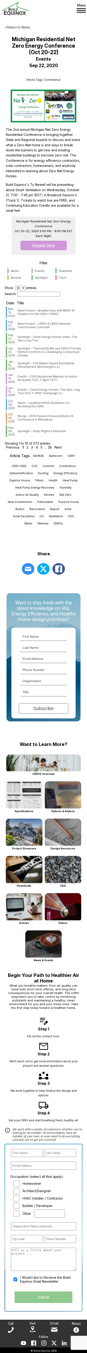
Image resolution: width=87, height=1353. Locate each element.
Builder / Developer (38, 1206)
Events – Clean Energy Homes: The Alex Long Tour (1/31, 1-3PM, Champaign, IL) (49, 391)
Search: (10, 294)
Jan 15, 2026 (11, 365)
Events (40, 271)
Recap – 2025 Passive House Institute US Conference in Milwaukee (46, 417)
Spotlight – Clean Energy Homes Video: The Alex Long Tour (47, 338)
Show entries (21, 288)
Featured (65, 271)
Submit (43, 1297)
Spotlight (41, 277)
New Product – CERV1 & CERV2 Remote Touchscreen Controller (44, 325)
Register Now (43, 245)
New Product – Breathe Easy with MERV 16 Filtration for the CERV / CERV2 (46, 312)
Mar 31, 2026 (11, 312)
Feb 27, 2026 (11, 325)
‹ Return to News (17, 27)
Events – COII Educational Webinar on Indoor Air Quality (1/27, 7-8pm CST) (47, 378)
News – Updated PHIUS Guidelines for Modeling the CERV (44, 404)
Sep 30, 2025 (11, 431)
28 (50, 447)
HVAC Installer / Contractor (43, 1198)
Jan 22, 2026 (11, 352)
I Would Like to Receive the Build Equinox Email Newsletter (45, 1279)
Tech (62, 277)
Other (27, 1214)
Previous (12, 447)
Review (16, 277)
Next (58, 447)
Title (20, 303)
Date (10, 303)
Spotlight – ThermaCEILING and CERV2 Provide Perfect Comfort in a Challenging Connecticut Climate (49, 352)
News (15, 271)
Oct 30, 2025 (11, 404)
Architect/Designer (37, 1191)
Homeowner (32, 1183)
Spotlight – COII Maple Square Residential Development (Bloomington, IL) (46, 365)
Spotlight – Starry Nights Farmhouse (42, 431)
